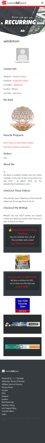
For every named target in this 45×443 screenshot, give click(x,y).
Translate (20, 378)
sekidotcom (18, 85)
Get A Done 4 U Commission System (18, 143)
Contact (5, 390)
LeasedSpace (16, 3)
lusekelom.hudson (20, 81)
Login (4, 414)
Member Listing (8, 405)
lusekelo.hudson (19, 76)
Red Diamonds (8, 402)
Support (5, 396)
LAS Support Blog (9, 408)
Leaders (5, 399)
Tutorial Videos (8, 411)
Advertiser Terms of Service (13, 381)
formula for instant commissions (16, 147)
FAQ (3, 393)
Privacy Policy (7, 387)
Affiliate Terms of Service (12, 384)
